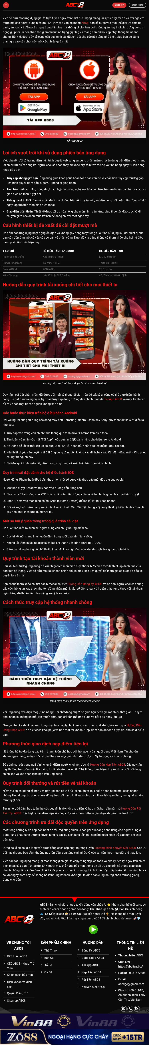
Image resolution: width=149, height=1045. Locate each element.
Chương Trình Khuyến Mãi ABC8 (115, 848)
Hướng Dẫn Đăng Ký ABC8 (84, 584)
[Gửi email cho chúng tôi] (124, 1009)
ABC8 (84, 23)
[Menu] (6, 5)
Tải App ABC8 (113, 399)
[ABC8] (74, 5)
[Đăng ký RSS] (137, 1009)
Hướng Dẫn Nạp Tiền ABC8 (107, 764)
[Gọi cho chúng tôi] (130, 1009)
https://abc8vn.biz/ (130, 966)
